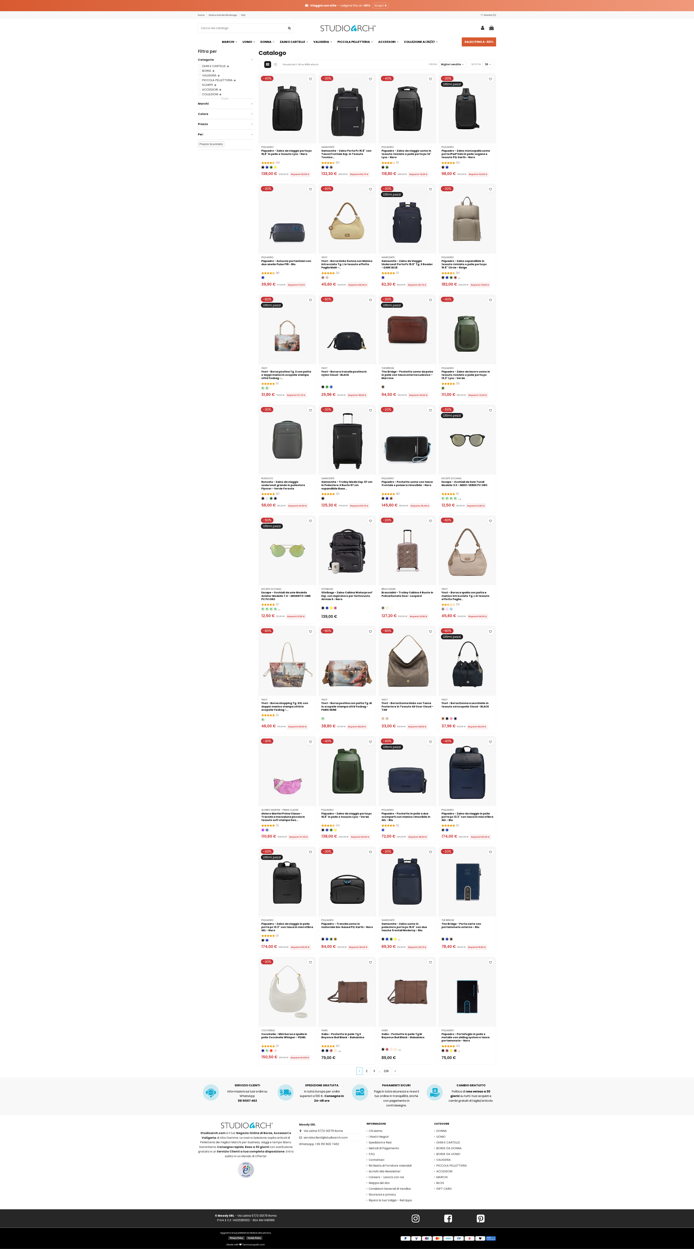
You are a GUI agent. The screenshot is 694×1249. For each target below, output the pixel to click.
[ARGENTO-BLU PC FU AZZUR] (262, 609)
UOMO (440, 1137)
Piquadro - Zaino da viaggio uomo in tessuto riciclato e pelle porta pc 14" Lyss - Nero (406, 154)
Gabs (324, 1030)
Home (201, 15)
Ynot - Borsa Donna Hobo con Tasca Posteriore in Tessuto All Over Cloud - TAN (407, 706)
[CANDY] (451, 718)
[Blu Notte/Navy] (275, 498)
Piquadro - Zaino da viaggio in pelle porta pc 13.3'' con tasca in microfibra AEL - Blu (467, 817)
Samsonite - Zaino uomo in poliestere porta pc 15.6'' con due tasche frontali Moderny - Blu (404, 927)
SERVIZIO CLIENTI (247, 1085)
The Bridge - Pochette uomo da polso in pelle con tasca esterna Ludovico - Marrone (407, 375)
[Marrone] (383, 386)
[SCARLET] (271, 1050)
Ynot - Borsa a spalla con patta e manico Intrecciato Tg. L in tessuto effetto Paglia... (465, 596)
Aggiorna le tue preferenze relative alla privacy (245, 1232)
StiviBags (327, 589)
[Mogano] (391, 498)
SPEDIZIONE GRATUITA (322, 1085)
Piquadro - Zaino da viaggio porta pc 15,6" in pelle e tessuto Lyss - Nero (286, 152)
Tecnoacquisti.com (253, 1244)
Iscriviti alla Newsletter (385, 1171)
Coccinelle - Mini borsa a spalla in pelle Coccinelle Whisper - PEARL (284, 1035)
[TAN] (387, 718)
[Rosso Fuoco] (331, 1050)
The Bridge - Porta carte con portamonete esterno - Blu (461, 925)
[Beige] (327, 277)
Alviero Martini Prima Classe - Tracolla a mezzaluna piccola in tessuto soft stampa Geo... (283, 817)
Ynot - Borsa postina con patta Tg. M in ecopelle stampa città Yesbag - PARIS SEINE (346, 706)
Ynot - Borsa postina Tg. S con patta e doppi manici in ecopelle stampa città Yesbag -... (286, 375)
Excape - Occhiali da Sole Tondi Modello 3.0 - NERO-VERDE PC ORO (464, 483)
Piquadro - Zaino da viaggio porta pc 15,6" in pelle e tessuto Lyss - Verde (346, 815)
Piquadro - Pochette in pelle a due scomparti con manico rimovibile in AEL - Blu (406, 817)
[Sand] (322, 277)
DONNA (441, 1131)
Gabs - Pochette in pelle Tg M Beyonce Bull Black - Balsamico (403, 1035)
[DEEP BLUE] (262, 1050)
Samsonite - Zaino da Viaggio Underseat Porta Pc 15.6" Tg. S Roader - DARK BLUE (407, 264)
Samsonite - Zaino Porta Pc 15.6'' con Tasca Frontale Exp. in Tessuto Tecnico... (346, 154)
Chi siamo (375, 1131)
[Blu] (267, 167)
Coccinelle (268, 1030)
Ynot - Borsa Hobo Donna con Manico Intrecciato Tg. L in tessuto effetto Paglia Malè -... (346, 264)
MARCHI (441, 1177)
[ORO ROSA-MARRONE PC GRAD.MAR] (271, 609)
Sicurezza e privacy (382, 1194)
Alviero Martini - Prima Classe (279, 809)
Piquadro (267, 147)
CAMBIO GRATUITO (471, 1085)
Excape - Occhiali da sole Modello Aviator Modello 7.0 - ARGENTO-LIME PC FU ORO (286, 596)
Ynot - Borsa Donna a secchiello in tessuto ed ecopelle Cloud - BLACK (465, 704)
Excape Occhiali (451, 478)
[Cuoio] (335, 939)
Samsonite (327, 147)
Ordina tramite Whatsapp (223, 15)
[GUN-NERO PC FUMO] (267, 609)
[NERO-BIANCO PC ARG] (455, 498)
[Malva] (262, 830)
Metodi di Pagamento (384, 1148)
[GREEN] (327, 386)
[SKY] (451, 609)
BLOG (440, 1183)
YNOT (324, 257)
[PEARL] (275, 1050)
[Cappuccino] (335, 1050)
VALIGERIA (443, 1160)
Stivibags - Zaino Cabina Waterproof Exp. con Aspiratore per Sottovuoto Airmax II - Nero (346, 596)
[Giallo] (275, 167)
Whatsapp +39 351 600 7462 (319, 1144)
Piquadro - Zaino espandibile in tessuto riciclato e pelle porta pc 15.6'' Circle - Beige (464, 264)
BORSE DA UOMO (448, 1154)
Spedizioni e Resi (380, 1142)
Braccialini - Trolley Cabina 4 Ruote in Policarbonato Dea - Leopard (407, 594)
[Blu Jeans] (267, 830)
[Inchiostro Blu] (327, 1050)
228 (386, 1071)
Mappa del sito (379, 1183)
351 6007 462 (247, 1101)
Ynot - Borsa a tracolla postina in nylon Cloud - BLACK (344, 373)
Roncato (267, 478)
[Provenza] (391, 1049)
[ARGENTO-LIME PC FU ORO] (275, 609)
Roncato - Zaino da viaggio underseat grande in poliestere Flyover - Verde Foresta (283, 485)
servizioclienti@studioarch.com (326, 1137)
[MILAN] (267, 388)
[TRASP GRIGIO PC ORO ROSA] (443, 498)
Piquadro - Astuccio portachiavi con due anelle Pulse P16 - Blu (286, 262)
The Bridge (388, 368)
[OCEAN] (455, 718)
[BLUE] (331, 386)
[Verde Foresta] (271, 498)
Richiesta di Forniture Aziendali (390, 1166)
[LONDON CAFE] (262, 719)
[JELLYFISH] (267, 1050)
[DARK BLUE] (383, 277)
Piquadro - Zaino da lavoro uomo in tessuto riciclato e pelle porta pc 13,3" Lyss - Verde (466, 375)
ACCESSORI (444, 1171)
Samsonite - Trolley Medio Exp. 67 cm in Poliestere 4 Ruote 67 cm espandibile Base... (346, 485)
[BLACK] (322, 386)
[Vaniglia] (387, 607)
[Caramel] (443, 718)
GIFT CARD (444, 1189)
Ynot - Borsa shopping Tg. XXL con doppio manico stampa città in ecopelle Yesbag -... (284, 706)
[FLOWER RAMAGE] (391, 607)
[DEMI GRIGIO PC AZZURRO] (447, 498)
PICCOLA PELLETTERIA (451, 1166)
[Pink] (447, 609)
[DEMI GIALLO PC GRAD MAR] (451, 498)
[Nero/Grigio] (331, 167)
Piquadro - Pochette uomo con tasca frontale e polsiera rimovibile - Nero (407, 483)
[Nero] (262, 167)
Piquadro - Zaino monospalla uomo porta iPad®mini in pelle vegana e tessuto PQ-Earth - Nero (466, 154)
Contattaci (376, 1160)
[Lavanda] (267, 498)
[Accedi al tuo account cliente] (483, 28)
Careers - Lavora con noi (386, 1177)
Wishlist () (489, 15)
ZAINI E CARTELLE (448, 1142)
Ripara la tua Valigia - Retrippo (390, 1200)
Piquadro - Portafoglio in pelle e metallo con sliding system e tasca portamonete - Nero (465, 1037)
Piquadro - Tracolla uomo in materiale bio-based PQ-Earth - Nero (347, 925)
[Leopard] (383, 607)
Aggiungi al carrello (289, 139)
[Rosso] (455, 277)
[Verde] (271, 167)
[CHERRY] (335, 607)
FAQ (243, 15)
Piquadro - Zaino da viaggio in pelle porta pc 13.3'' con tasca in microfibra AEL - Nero (287, 927)
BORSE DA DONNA (449, 1148)
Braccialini (388, 589)
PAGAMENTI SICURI (396, 1085)
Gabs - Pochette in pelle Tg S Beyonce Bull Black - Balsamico (342, 1035)
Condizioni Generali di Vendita (390, 1189)
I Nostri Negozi (379, 1137)
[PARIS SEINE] (262, 388)
